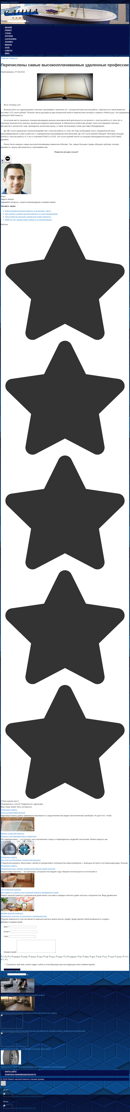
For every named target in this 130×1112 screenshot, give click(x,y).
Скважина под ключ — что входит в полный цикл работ (26, 1049)
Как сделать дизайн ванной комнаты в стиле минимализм (31, 214)
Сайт (6, 936)
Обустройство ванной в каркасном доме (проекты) (28, 217)
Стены (8, 33)
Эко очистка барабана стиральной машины (21, 860)
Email (7, 932)
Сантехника (10, 39)
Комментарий (10, 952)
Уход (7, 47)
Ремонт (8, 30)
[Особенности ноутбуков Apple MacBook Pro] (8, 1096)
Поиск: (4, 21)
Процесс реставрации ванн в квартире (18, 836)
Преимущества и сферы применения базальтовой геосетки (28, 869)
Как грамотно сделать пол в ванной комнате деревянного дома (29, 892)
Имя (6, 927)
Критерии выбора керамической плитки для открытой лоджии (29, 1013)
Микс (7, 53)
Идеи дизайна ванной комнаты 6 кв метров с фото (28, 211)
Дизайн (8, 27)
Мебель (8, 45)
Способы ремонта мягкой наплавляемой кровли (23, 995)
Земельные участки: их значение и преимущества (24, 916)
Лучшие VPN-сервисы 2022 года (24, 1108)
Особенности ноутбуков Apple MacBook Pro (28, 1096)
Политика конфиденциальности (20, 1074)
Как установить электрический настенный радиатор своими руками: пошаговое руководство (43, 1031)
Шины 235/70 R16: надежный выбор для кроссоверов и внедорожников (33, 1067)
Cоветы (8, 50)
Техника (9, 42)
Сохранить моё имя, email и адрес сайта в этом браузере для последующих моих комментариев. (50, 964)
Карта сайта (11, 1071)
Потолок (9, 36)
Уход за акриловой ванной (13, 813)
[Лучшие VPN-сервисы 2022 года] (8, 1108)
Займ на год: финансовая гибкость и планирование (28, 220)
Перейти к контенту (10, 2)
